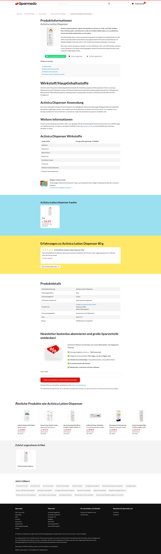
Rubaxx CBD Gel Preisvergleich (25, 490)
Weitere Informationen (50, 71)
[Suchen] (108, 4)
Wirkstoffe (51, 521)
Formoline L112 (35, 486)
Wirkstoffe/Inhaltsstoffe (51, 69)
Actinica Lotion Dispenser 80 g (26, 466)
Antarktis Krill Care (22, 486)
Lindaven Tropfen (77, 486)
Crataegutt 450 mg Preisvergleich (64, 490)
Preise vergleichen (76, 56)
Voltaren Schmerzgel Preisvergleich (112, 486)
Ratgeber (50, 519)
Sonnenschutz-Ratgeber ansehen (60, 187)
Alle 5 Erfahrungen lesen (49, 266)
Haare (105, 109)
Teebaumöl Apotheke (100, 490)
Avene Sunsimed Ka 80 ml (71, 425)
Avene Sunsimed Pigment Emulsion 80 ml (141, 425)
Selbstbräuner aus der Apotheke (84, 495)
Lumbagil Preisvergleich (92, 486)
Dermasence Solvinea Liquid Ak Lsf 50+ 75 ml (118, 425)
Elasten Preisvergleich (62, 486)
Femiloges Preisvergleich (44, 490)
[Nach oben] (156, 549)
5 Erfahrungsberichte (95, 56)
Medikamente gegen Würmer (117, 490)
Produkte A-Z (52, 517)
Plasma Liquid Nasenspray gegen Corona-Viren (109, 495)
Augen (69, 124)
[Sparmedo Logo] (26, 4)
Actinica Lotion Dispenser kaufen (53, 74)
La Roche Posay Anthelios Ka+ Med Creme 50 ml (95, 425)
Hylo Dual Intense (48, 486)
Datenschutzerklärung (78, 385)
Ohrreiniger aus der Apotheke (47, 495)
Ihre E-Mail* (44, 371)
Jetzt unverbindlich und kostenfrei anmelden (60, 380)
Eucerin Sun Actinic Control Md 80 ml (50, 425)
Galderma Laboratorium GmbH (86, 304)
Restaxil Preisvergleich (84, 490)
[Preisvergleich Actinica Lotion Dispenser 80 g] (50, 211)
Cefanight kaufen (131, 486)
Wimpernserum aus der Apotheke (26, 495)
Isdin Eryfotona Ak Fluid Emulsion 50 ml (27, 425)
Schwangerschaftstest (65, 495)
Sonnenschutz (87, 126)
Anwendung (47, 66)
